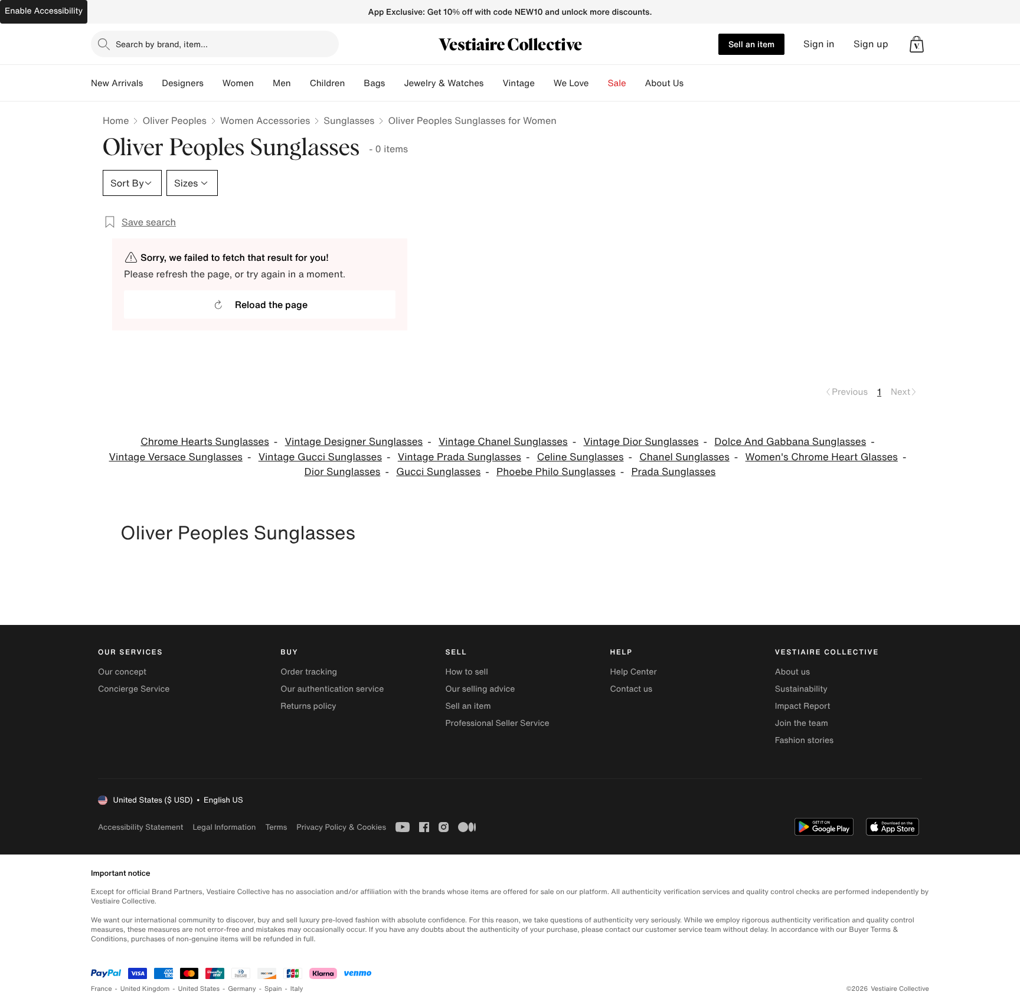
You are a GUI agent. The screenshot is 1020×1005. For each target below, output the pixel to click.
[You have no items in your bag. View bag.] (916, 44)
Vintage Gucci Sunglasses (320, 457)
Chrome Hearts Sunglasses (204, 441)
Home (116, 120)
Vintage (518, 83)
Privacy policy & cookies (341, 827)
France (101, 988)
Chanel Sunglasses (684, 457)
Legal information (224, 827)
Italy (296, 988)
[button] (916, 44)
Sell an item (751, 44)
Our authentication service (332, 689)
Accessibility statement (140, 827)
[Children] (354, 83)
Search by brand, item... (162, 44)
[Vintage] (544, 83)
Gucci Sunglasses (438, 471)
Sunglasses (348, 120)
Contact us (631, 689)
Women (238, 83)
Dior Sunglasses (343, 471)
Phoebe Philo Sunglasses (556, 471)
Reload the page (271, 304)
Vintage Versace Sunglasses (176, 457)
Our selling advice (480, 689)
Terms (276, 827)
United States (199, 988)
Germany (242, 988)
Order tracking (308, 672)
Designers (183, 83)
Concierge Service (133, 689)
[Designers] (213, 83)
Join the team (801, 723)
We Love (571, 83)
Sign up (871, 44)
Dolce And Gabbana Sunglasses (790, 441)
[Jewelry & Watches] (493, 83)
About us (792, 672)
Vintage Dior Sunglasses (640, 441)
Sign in (819, 44)
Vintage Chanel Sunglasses (503, 441)
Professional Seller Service (497, 723)
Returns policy (308, 706)
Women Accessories (265, 120)
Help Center (633, 672)
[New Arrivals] (152, 83)
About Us (664, 83)
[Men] (300, 83)
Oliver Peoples (174, 120)
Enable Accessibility (44, 11)
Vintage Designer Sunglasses (354, 441)
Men (282, 83)
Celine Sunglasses (580, 457)
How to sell (466, 672)
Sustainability (801, 689)
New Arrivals (117, 83)
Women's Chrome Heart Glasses (822, 457)
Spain (273, 988)
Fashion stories (804, 740)
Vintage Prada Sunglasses (459, 457)
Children (327, 83)
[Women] (263, 83)
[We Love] (598, 83)
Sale (617, 83)
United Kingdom (145, 988)
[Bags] (394, 83)
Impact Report (803, 706)
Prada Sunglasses (674, 471)
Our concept (122, 672)
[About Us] (693, 83)
